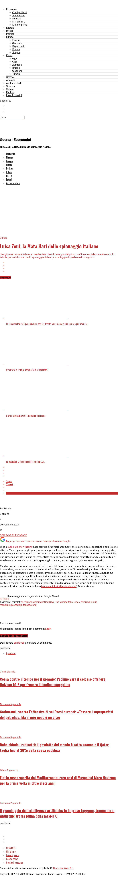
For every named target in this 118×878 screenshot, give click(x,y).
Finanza (16, 18)
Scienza (10, 86)
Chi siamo (11, 851)
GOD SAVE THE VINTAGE (13, 535)
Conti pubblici (19, 12)
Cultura (10, 89)
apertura (25, 602)
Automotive (18, 15)
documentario (37, 602)
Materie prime (19, 24)
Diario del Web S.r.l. (63, 868)
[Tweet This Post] (62, 265)
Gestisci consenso (14, 862)
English (10, 92)
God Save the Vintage (20, 546)
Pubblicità (11, 848)
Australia (17, 64)
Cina (14, 61)
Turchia (16, 74)
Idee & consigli (14, 95)
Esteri (9, 55)
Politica (10, 33)
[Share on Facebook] (62, 262)
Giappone (17, 70)
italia (70, 602)
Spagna (16, 52)
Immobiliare (18, 21)
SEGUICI (4, 599)
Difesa (9, 30)
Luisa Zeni (78, 602)
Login (48, 628)
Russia (16, 49)
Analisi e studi (13, 83)
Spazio (10, 77)
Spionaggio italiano (20, 604)
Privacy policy (12, 855)
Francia (16, 40)
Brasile (16, 67)
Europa (10, 36)
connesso (19, 642)
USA (14, 58)
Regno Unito (18, 46)
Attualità (10, 80)
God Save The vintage (56, 602)
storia (33, 604)
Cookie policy (12, 859)
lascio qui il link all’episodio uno (58, 586)
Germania (17, 43)
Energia (10, 27)
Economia (11, 9)
